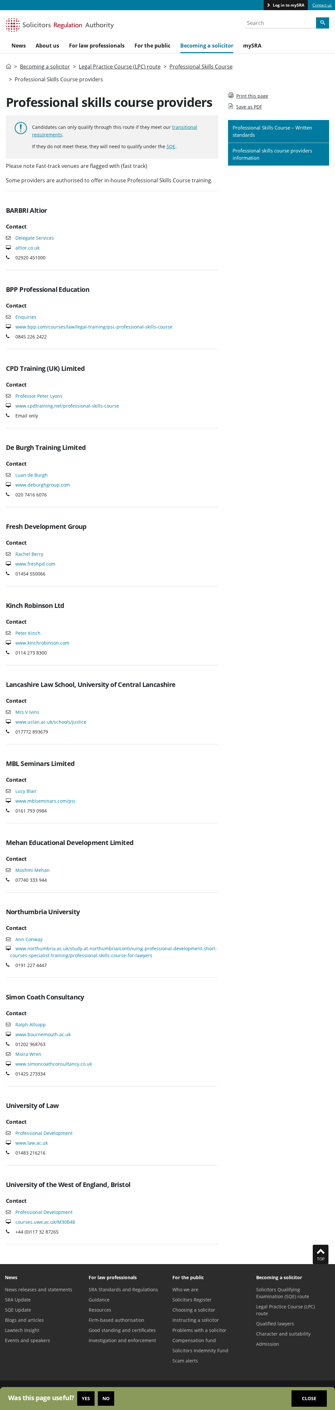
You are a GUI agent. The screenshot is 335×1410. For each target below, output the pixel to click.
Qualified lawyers (275, 1323)
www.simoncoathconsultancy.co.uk (53, 1064)
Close (309, 1398)
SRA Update (18, 1300)
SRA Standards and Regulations (123, 1289)
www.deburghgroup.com (42, 485)
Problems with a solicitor (199, 1330)
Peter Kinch (28, 633)
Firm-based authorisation (116, 1320)
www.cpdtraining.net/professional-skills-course (67, 406)
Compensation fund (194, 1340)
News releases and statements (38, 1289)
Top (321, 1259)
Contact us (322, 5)
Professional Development (44, 1133)
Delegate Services (34, 238)
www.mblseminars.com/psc (45, 801)
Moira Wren (28, 1054)
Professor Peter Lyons (38, 396)
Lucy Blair (26, 791)
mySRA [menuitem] (252, 45)
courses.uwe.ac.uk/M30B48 (45, 1222)
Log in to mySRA (288, 5)
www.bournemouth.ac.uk (43, 1034)
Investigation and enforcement (122, 1340)
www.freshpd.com (35, 564)
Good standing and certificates (122, 1330)
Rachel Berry (29, 554)
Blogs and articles (24, 1320)
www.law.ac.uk (31, 1143)
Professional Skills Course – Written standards (272, 131)
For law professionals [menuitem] (97, 45)
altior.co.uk (27, 248)
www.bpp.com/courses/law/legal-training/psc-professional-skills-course (93, 327)
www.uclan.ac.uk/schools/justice (50, 722)
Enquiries (25, 317)
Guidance (99, 1300)
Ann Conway (29, 939)
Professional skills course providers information (272, 154)
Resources (100, 1310)
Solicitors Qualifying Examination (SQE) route (282, 1292)
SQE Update (18, 1310)
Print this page (252, 96)
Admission (267, 1344)
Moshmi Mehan (32, 870)
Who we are (185, 1289)
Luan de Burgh (31, 475)
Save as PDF (249, 107)
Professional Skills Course (201, 66)
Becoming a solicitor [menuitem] (206, 45)
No (106, 1398)
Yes (86, 1398)
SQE (171, 146)
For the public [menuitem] (152, 45)
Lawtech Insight (22, 1330)
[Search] (322, 23)
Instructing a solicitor (195, 1320)
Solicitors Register (192, 1300)
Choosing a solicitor (193, 1310)
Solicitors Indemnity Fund (200, 1350)
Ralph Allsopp (30, 1024)
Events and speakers (27, 1340)
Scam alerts (185, 1361)
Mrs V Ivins (27, 712)
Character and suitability (283, 1334)
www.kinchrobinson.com (42, 643)
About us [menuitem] (47, 45)
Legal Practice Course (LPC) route (120, 66)
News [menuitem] (18, 45)
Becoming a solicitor (45, 66)
